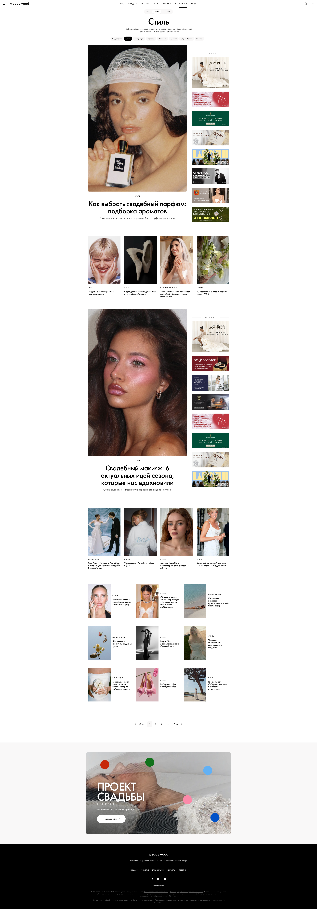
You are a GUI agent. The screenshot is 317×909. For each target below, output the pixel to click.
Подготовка (117, 39)
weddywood (158, 854)
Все (148, 11)
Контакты (171, 870)
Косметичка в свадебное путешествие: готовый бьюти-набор (218, 602)
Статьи (156, 11)
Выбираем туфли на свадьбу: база (168, 685)
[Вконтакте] (158, 879)
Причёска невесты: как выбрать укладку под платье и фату (122, 602)
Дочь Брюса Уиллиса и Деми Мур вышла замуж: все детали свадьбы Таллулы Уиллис (104, 566)
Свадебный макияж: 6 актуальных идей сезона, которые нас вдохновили (137, 475)
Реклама (134, 870)
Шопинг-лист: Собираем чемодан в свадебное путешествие (217, 685)
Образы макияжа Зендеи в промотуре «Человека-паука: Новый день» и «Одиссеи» (169, 602)
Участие (145, 870)
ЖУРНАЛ (183, 4)
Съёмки (174, 39)
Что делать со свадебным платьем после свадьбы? (215, 644)
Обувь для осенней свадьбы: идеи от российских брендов (140, 292)
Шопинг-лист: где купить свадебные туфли (122, 644)
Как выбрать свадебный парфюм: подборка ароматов (137, 207)
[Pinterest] (165, 879)
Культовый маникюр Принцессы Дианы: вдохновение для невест (211, 564)
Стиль (128, 39)
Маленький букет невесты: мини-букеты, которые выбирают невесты (121, 685)
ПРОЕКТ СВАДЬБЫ (129, 4)
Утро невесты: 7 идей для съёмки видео (139, 564)
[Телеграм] (152, 879)
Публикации (158, 870)
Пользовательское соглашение (156, 892)
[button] (313, 3)
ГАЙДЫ (193, 4)
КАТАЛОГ (145, 4)
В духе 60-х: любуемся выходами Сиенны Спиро (170, 644)
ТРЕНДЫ (156, 4)
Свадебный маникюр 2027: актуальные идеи (101, 292)
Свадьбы (167, 11)
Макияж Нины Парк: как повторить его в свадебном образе (174, 566)
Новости (151, 39)
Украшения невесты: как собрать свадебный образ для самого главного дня (175, 294)
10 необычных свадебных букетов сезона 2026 (212, 292)
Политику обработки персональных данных (186, 892)
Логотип (182, 870)
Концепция (139, 39)
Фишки (199, 39)
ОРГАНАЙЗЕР (169, 4)
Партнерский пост (169, 288)
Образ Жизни (186, 39)
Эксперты (162, 39)
